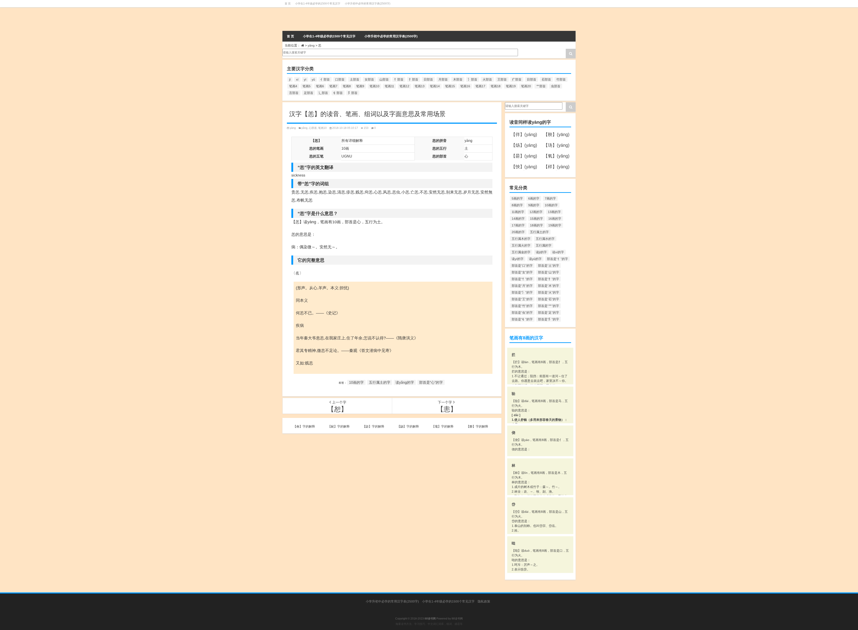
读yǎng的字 (404, 382)
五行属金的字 (521, 252)
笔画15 (450, 86)
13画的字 (554, 212)
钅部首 (338, 93)
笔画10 (374, 86)
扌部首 (413, 79)
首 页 (288, 3)
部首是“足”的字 (548, 312)
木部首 (458, 79)
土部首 (354, 79)
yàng (293, 128)
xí (297, 79)
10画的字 (356, 382)
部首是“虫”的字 (522, 312)
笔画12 (404, 86)
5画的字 (517, 198)
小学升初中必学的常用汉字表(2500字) (367, 3)
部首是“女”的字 (522, 272)
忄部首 (399, 79)
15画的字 (536, 218)
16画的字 (554, 218)
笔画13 (420, 86)
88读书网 (457, 618)
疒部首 (517, 79)
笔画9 (360, 86)
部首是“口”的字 (522, 265)
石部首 (546, 79)
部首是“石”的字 (548, 299)
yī (305, 79)
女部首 (369, 79)
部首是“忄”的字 (522, 279)
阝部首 (353, 93)
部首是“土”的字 (548, 265)
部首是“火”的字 (548, 292)
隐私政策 (484, 601)
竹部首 (561, 79)
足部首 (308, 93)
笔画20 (526, 86)
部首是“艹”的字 (548, 306)
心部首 (313, 128)
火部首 (487, 79)
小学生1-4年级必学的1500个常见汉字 (317, 3)
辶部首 (323, 93)
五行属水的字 (545, 239)
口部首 (340, 79)
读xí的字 (558, 252)
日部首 (428, 79)
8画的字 (517, 205)
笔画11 (389, 86)
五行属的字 (543, 245)
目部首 (531, 79)
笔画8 (347, 86)
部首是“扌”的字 (548, 279)
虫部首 (555, 86)
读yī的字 (518, 259)
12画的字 (536, 212)
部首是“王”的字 (522, 299)
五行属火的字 (521, 245)
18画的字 (536, 225)
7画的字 (550, 198)
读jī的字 (541, 252)
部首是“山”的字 (548, 272)
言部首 (294, 93)
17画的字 (518, 225)
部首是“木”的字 (548, 285)
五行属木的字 (521, 239)
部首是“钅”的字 (522, 319)
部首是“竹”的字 (522, 306)
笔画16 (465, 86)
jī (290, 79)
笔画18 (495, 86)
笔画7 (333, 86)
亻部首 (325, 79)
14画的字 (518, 218)
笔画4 (293, 86)
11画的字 (518, 212)
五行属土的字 (379, 382)
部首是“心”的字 (431, 382)
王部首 (502, 79)
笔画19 (511, 86)
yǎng (311, 45)
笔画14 (435, 86)
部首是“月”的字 (522, 285)
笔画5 (307, 86)
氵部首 (472, 79)
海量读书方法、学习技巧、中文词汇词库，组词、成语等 (429, 624)
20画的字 (518, 232)
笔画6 (320, 86)
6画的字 (533, 198)
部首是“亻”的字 (557, 259)
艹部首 (541, 86)
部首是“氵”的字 (522, 292)
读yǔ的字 (535, 259)
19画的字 (554, 225)
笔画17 (480, 86)
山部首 (384, 79)
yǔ (313, 79)
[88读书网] (328, 19)
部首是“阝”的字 (548, 319)
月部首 (443, 79)
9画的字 (533, 205)
